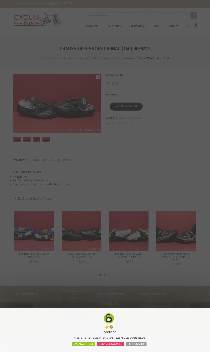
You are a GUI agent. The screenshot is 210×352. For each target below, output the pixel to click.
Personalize (136, 344)
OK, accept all (84, 344)
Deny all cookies (110, 344)
